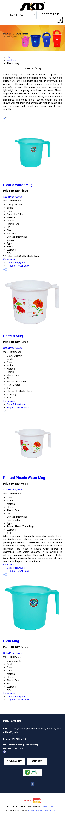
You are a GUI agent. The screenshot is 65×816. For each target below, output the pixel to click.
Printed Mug (13, 336)
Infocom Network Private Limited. (42, 810)
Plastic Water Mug (17, 185)
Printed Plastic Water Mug (24, 478)
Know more (9, 259)
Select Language (49, 13)
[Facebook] (32, 785)
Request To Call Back (18, 265)
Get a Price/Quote (12, 196)
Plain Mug (11, 641)
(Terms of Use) (47, 807)
